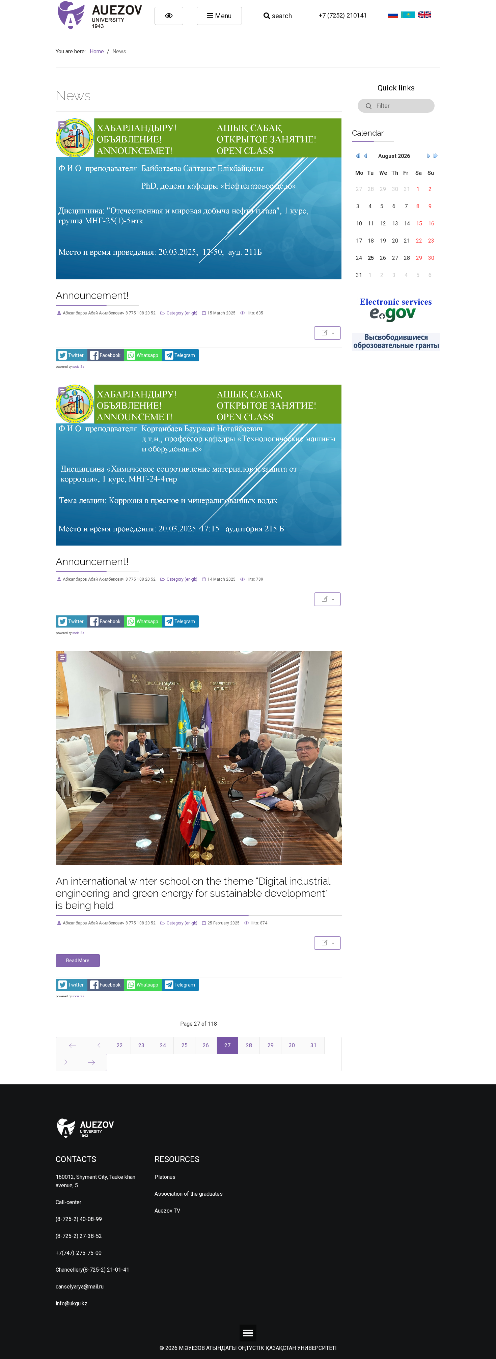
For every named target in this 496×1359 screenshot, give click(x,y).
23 (141, 1045)
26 (206, 1045)
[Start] (72, 1045)
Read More (77, 960)
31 (313, 1045)
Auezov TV (167, 1211)
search (281, 16)
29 (271, 1045)
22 (120, 1045)
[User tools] (327, 333)
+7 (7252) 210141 (343, 15)
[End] (91, 1062)
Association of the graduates (189, 1194)
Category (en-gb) (182, 313)
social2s (78, 366)
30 (292, 1045)
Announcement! (92, 295)
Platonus (165, 1177)
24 (163, 1045)
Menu (222, 16)
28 (249, 1045)
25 (185, 1045)
